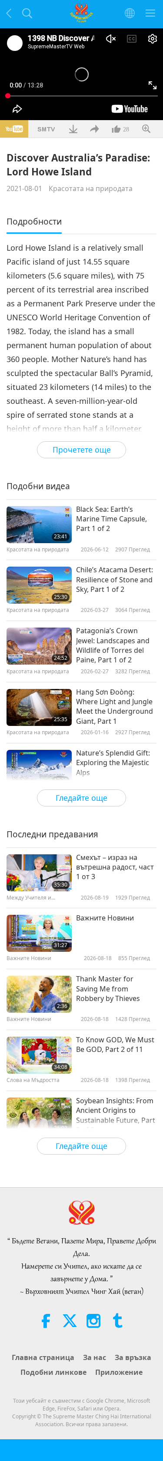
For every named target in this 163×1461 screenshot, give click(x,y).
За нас (94, 1357)
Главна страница (43, 1357)
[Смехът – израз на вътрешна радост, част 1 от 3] (39, 872)
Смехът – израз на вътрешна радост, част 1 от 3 (115, 867)
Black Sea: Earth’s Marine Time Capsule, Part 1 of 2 (111, 519)
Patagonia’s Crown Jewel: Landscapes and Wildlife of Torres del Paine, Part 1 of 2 (113, 645)
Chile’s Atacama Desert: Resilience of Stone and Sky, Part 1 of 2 (114, 579)
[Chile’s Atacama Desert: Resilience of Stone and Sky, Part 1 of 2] (39, 585)
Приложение (119, 1372)
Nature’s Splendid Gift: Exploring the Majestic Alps (113, 762)
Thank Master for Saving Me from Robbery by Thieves (108, 988)
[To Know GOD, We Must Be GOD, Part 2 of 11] (39, 1055)
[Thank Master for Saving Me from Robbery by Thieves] (39, 994)
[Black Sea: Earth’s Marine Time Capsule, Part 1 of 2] (39, 524)
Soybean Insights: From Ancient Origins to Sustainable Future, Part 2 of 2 (115, 1115)
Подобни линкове (53, 1372)
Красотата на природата (91, 188)
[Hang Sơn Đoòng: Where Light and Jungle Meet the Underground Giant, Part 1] (39, 707)
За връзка (133, 1357)
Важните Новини (105, 918)
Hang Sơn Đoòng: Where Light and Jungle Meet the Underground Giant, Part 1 (114, 706)
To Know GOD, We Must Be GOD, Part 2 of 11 (115, 1044)
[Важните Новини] (39, 933)
